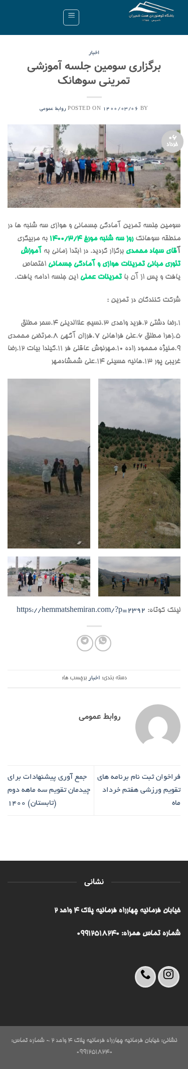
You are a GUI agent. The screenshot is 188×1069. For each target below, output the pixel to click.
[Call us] (145, 977)
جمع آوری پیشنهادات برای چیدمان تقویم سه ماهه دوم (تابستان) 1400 (49, 790)
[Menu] (71, 17)
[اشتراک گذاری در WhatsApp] (103, 643)
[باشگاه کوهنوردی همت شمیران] (134, 17)
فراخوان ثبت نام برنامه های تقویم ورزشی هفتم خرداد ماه (138, 790)
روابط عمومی (53, 109)
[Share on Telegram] (85, 643)
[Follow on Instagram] (168, 977)
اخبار (94, 53)
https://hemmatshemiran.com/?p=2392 (81, 610)
